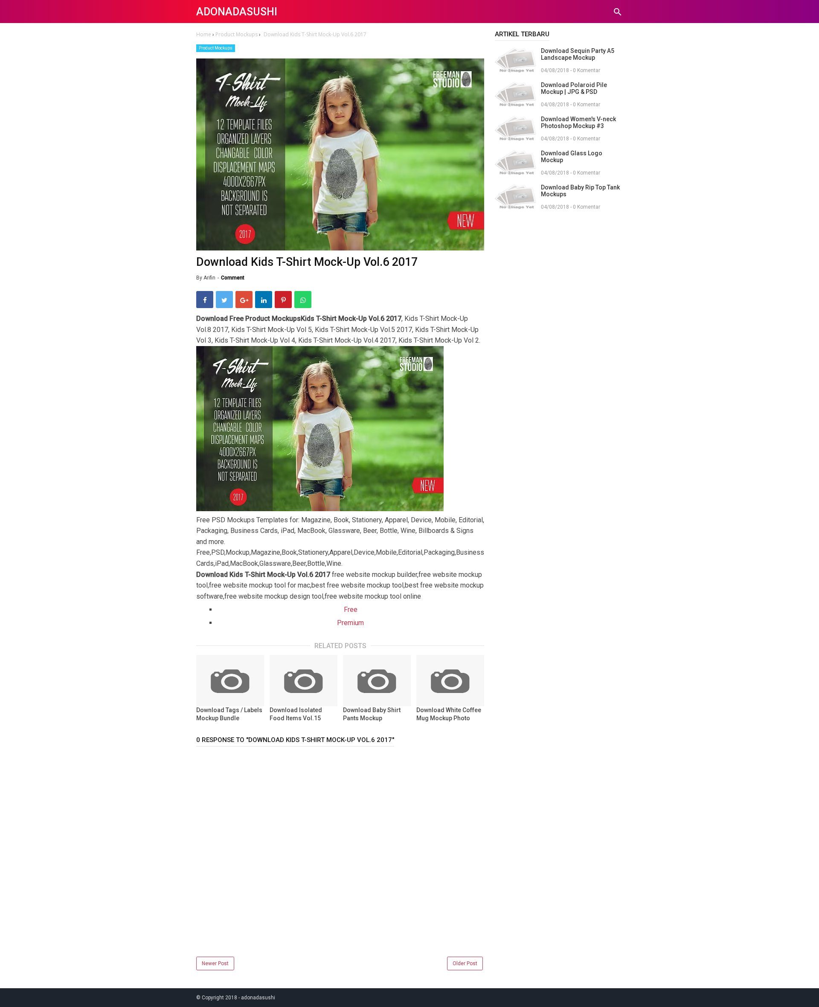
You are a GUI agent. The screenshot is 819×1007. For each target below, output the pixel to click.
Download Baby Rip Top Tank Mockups (580, 191)
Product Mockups (215, 48)
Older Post (465, 963)
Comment (232, 278)
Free (350, 609)
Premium (350, 623)
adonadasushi (236, 12)
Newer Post (215, 963)
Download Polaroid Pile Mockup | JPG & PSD (574, 88)
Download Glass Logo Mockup (571, 156)
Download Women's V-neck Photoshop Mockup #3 (578, 122)
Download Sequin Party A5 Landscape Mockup (577, 54)
